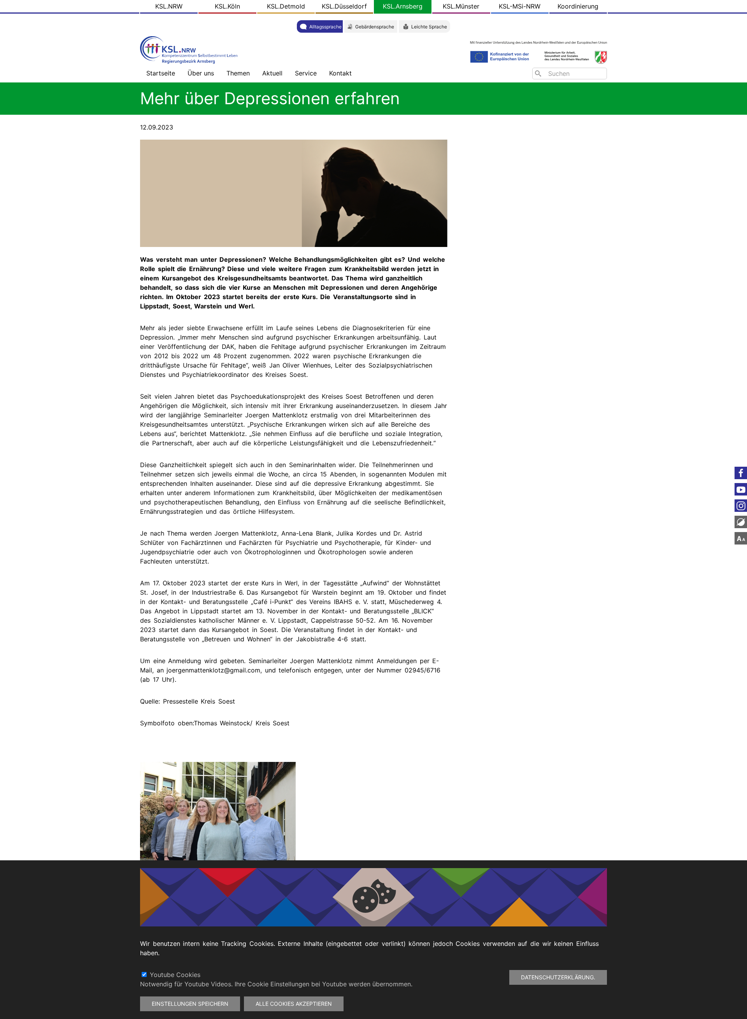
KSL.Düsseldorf (344, 6)
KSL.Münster (461, 6)
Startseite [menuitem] (160, 73)
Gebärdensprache (374, 27)
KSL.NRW (168, 6)
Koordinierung (578, 6)
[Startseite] (190, 49)
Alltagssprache (325, 27)
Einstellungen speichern (190, 1003)
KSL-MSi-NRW (519, 6)
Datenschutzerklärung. (558, 977)
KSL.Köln (227, 6)
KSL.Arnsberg (403, 6)
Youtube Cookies (175, 975)
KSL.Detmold (286, 6)
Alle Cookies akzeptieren (294, 1003)
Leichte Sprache (429, 27)
